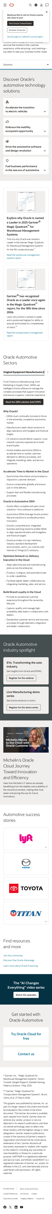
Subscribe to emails (10, 1198)
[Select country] (36, 5)
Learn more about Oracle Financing (20, 965)
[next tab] (48, 372)
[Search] (30, 5)
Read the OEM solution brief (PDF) (23, 401)
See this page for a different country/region (25, 36)
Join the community (13, 955)
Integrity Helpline (27, 1198)
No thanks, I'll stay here (17, 30)
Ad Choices (24, 1194)
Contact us (26, 1054)
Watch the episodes (26, 994)
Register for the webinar (21, 678)
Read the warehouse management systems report (23, 256)
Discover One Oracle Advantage (18, 960)
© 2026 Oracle (8, 1189)
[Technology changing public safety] (26, 740)
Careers (34, 1194)
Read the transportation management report (25, 334)
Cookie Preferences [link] (10, 1194)
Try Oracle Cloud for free (26, 1036)
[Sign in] (41, 5)
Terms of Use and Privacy (29, 1189)
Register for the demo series (23, 707)
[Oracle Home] (11, 5)
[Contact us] (47, 5)
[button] (5, 5)
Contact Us (40, 1198)
